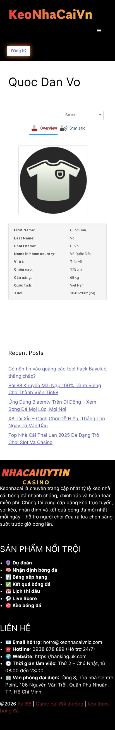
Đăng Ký (18, 50)
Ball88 (24, 704)
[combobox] (82, 115)
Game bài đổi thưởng (59, 704)
